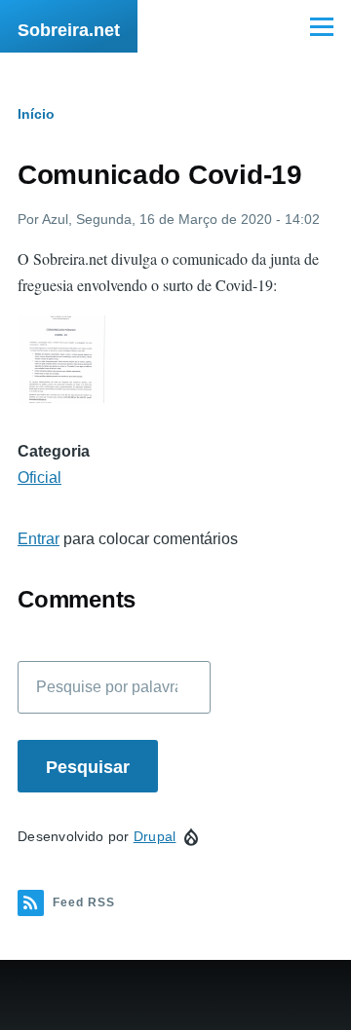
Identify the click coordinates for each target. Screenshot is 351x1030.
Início (36, 114)
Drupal (155, 836)
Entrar (38, 539)
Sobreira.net (69, 30)
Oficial (39, 477)
